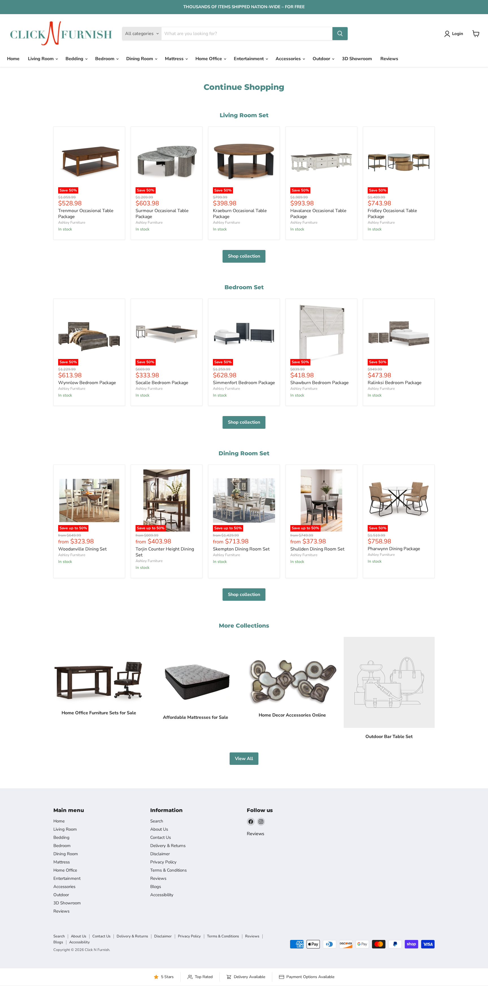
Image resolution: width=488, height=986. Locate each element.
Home (13, 59)
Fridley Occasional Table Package (392, 214)
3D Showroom (357, 59)
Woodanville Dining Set (82, 549)
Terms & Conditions (168, 870)
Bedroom (105, 59)
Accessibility (161, 895)
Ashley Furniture (71, 222)
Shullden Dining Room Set (317, 549)
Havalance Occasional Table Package (318, 214)
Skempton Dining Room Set (241, 549)
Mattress (175, 59)
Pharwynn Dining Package (394, 549)
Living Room (41, 59)
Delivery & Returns (168, 845)
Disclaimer (160, 854)
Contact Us (160, 837)
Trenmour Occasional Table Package (86, 214)
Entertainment (249, 59)
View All (244, 759)
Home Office (209, 59)
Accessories (289, 59)
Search (156, 821)
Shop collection (244, 256)
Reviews (389, 59)
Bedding (75, 59)
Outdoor (322, 59)
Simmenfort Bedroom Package (244, 383)
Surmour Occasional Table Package (162, 214)
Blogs (155, 886)
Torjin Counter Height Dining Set (165, 552)
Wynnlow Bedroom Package (87, 383)
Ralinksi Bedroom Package (395, 383)
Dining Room (140, 59)
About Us (159, 829)
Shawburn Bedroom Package (319, 383)
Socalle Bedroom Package (162, 383)
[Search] (340, 33)
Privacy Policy (163, 862)
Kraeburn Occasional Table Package (240, 214)
